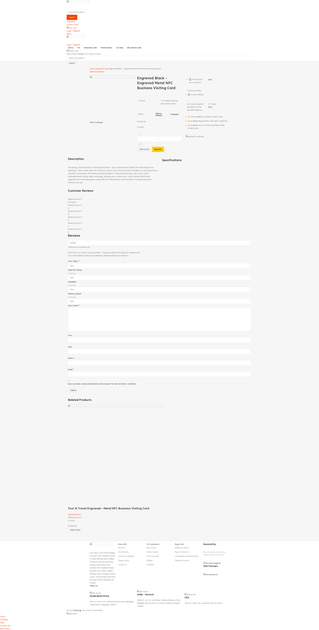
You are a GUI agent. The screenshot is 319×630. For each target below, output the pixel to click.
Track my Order (153, 556)
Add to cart (144, 149)
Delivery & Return (182, 547)
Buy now (158, 149)
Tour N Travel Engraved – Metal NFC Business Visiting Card (108, 508)
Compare (150, 564)
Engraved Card (102, 68)
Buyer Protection (182, 552)
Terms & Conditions (126, 556)
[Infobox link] (112, 595)
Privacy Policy (123, 560)
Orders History (152, 552)
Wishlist (150, 560)
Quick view (78, 503)
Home (93, 68)
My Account (151, 547)
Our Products (123, 552)
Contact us (122, 564)
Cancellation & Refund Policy (186, 556)
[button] (75, 530)
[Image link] (101, 545)
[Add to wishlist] (84, 503)
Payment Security (182, 560)
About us (121, 547)
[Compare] (71, 503)
